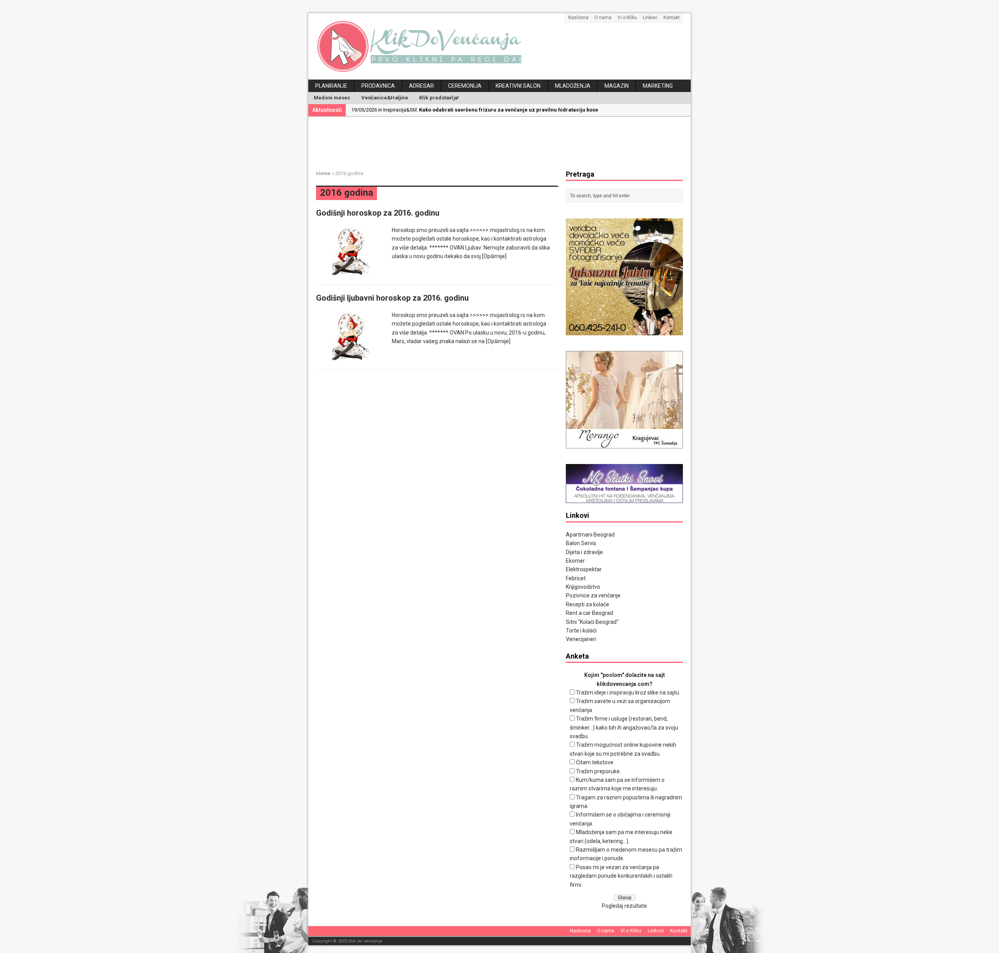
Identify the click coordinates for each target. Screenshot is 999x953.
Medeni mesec (332, 98)
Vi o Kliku (627, 17)
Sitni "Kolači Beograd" (592, 622)
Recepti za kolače (587, 604)
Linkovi (650, 17)
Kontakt (671, 17)
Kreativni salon (518, 86)
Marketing (658, 86)
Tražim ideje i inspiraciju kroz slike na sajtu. (628, 692)
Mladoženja (572, 86)
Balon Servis (581, 543)
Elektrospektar (584, 569)
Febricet (576, 578)
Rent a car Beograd (589, 613)
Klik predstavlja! (439, 98)
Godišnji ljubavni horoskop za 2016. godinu (392, 298)
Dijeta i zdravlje (584, 552)
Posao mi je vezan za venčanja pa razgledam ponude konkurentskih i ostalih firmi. (621, 876)
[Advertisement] (505, 141)
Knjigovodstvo (583, 587)
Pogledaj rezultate (624, 906)
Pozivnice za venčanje (593, 595)
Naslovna (578, 17)
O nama (602, 17)
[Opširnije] (494, 256)
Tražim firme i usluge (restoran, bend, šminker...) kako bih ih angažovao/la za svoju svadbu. (624, 727)
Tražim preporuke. (598, 771)
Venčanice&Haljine (384, 98)
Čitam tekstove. (595, 762)
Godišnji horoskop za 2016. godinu (377, 213)
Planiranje (331, 86)
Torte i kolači (581, 630)
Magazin (616, 86)
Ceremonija (465, 86)
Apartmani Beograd (590, 534)
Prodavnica (378, 86)
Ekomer (575, 561)
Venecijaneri (581, 639)
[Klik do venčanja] (499, 46)
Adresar (421, 86)
